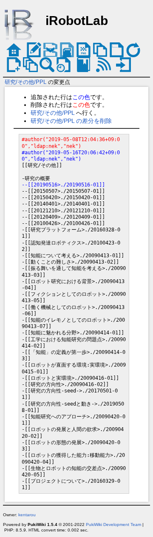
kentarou (27, 514)
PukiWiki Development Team (113, 524)
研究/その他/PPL (25, 82)
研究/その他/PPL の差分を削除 (71, 120)
